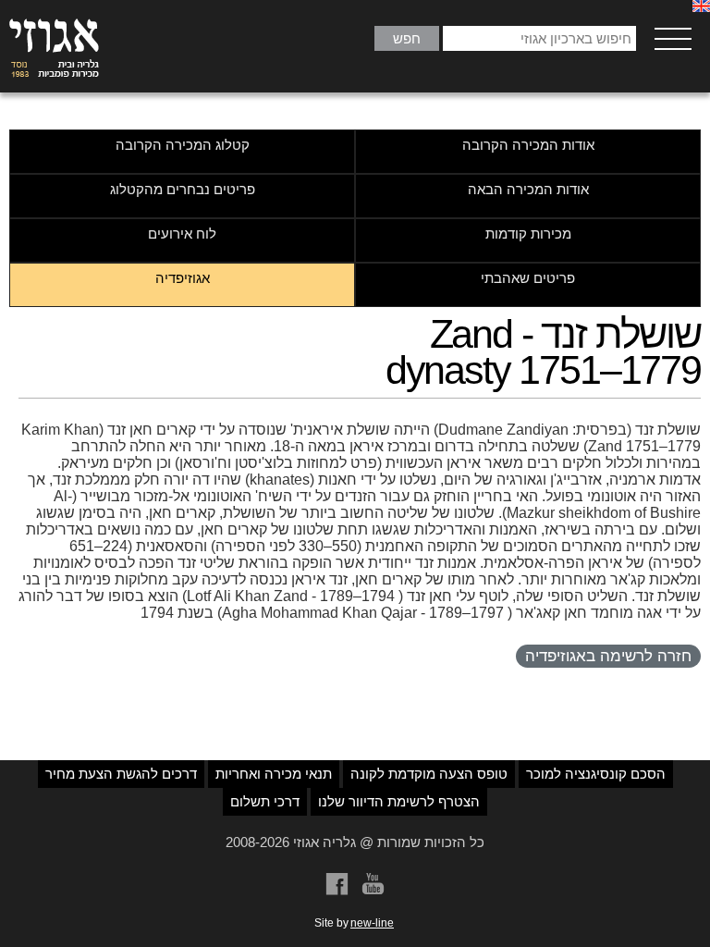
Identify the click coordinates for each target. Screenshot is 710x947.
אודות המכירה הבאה (528, 189)
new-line (372, 922)
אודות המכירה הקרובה (528, 145)
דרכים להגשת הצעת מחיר (121, 773)
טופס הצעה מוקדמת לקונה (429, 773)
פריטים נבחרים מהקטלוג (182, 189)
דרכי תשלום (265, 801)
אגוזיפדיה (182, 278)
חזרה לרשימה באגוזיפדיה (608, 656)
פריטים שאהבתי (528, 278)
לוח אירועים (182, 233)
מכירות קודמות (528, 233)
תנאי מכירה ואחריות (273, 773)
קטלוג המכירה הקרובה (183, 145)
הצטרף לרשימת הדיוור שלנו (399, 801)
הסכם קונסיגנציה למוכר (596, 773)
